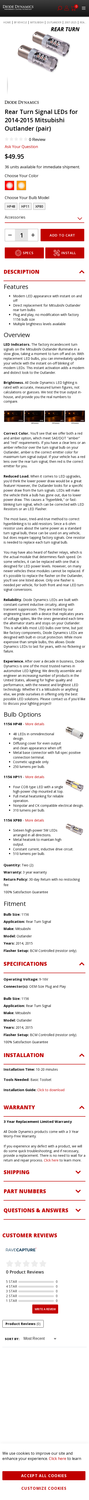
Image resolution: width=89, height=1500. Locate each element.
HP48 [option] (11, 206)
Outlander (54, 22)
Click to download (51, 1090)
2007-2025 (71, 22)
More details (34, 724)
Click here (51, 1160)
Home (7, 22)
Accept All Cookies (44, 1475)
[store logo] (18, 8)
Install (68, 253)
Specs (28, 253)
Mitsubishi (37, 22)
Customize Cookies (43, 1488)
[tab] (44, 274)
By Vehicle (20, 22)
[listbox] (40, 187)
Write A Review (45, 1309)
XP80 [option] (39, 206)
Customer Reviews (29, 1235)
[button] (10, 85)
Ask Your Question (21, 146)
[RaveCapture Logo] (21, 1250)
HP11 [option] (25, 206)
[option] (9, 185)
